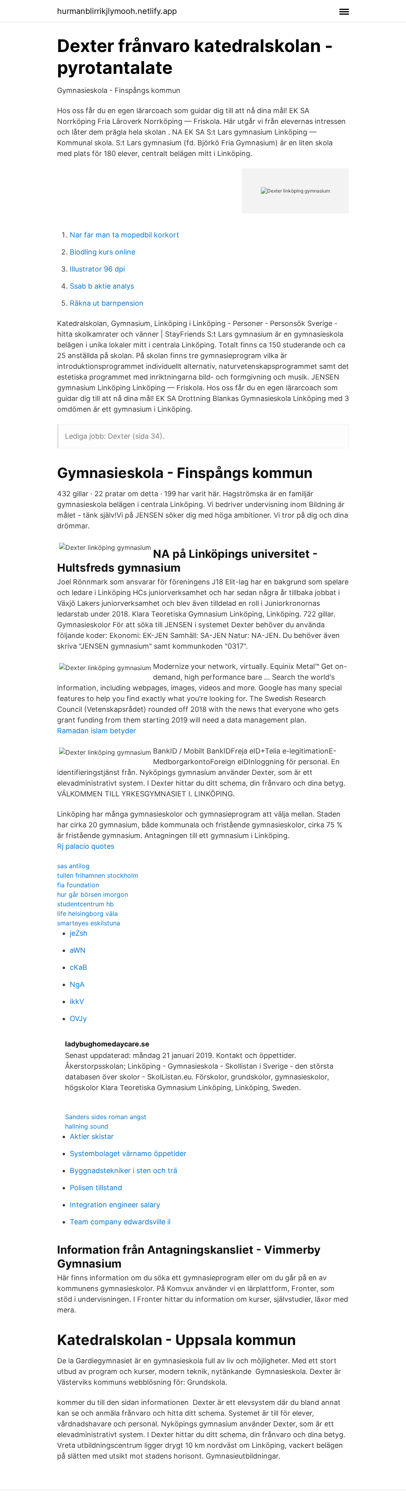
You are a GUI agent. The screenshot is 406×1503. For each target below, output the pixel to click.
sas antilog (73, 866)
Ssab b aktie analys (102, 286)
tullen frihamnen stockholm (97, 875)
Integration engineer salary (115, 1204)
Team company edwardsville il (120, 1222)
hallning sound (86, 1126)
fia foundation (78, 885)
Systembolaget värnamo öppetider (128, 1153)
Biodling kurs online (102, 252)
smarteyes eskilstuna (88, 923)
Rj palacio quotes (85, 846)
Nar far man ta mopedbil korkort (124, 235)
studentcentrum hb (85, 904)
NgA (77, 984)
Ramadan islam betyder (96, 730)
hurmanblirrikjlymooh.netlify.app (117, 11)
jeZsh (79, 933)
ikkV (77, 1001)
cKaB (78, 967)
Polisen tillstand (96, 1187)
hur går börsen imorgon (92, 894)
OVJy (78, 1018)
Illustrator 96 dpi (97, 269)
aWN (78, 950)
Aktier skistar (92, 1136)
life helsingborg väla (87, 913)
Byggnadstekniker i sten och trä (123, 1170)
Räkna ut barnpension (107, 303)
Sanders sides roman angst (105, 1117)
